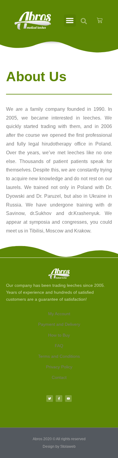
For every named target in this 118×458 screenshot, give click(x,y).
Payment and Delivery (59, 324)
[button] (70, 20)
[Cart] (99, 20)
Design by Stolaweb (59, 446)
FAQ (59, 345)
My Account (59, 313)
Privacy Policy (59, 366)
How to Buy (59, 335)
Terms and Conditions (59, 356)
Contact (59, 377)
